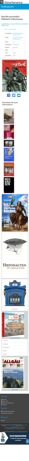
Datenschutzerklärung (8, 403)
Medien (5, 350)
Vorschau (5, 340)
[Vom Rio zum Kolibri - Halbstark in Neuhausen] (18, 95)
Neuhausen (16, 44)
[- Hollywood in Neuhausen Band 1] (14, 169)
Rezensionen (6, 347)
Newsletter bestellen (7, 413)
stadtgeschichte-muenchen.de (14, 429)
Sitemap (4, 399)
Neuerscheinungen (15, 338)
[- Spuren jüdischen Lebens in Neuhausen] (14, 154)
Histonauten (25, 424)
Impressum (5, 401)
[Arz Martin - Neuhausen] (14, 185)
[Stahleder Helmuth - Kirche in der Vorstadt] (14, 116)
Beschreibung (12, 29)
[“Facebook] (8, 95)
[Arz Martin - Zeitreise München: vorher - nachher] (14, 143)
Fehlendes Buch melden (8, 411)
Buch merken (11, 92)
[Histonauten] (15, 212)
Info (5, 29)
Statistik (4, 404)
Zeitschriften (15, 389)
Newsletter (15, 309)
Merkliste (19, 92)
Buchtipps (5, 344)
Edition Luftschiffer (10, 425)
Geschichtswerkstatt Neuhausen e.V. (18, 34)
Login (3, 420)
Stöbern (5, 354)
